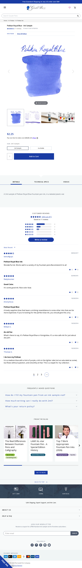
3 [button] (41, 374)
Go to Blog (41, 472)
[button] (29, 224)
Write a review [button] (41, 240)
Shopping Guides (62, 455)
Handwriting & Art (11, 457)
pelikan (12, 20)
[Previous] (8, 71)
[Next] (73, 71)
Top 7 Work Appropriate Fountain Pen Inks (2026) (65, 446)
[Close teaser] (13, 566)
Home (5, 20)
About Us (6, 510)
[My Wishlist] (69, 7)
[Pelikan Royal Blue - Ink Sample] (15, 117)
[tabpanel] (41, 196)
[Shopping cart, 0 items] (76, 7)
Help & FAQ (7, 516)
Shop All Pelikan (22, 34)
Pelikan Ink (20, 20)
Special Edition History (38, 455)
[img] (9, 253)
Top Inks (72, 455)
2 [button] (37, 374)
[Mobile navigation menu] (5, 7)
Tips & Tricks (10, 455)
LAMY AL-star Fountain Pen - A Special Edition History (39, 446)
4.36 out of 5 (47, 217)
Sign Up (74, 533)
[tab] (16, 183)
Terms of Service (17, 565)
